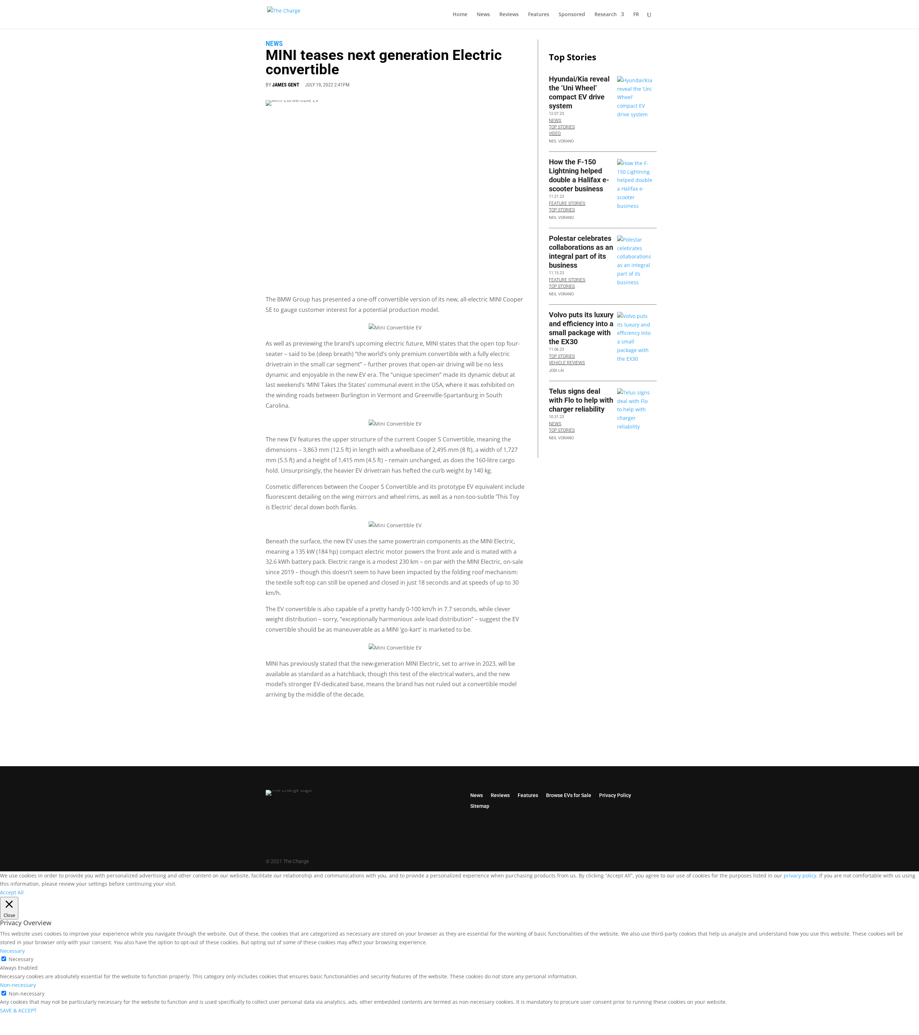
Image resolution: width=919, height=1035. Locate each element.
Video (555, 133)
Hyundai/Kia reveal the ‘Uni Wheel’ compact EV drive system (579, 92)
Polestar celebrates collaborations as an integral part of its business (581, 252)
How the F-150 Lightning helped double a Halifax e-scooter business (579, 175)
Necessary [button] (12, 950)
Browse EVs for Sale (568, 795)
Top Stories (562, 127)
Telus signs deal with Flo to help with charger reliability (581, 400)
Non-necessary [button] (18, 985)
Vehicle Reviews (567, 362)
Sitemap (479, 806)
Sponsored (572, 15)
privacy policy (800, 875)
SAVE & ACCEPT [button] (18, 1010)
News (483, 15)
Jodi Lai (556, 370)
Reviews (509, 15)
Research (605, 15)
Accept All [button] (12, 892)
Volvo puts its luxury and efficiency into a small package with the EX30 (581, 328)
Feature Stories (567, 203)
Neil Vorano (561, 141)
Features (538, 15)
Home (460, 15)
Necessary (21, 959)
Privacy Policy (615, 795)
